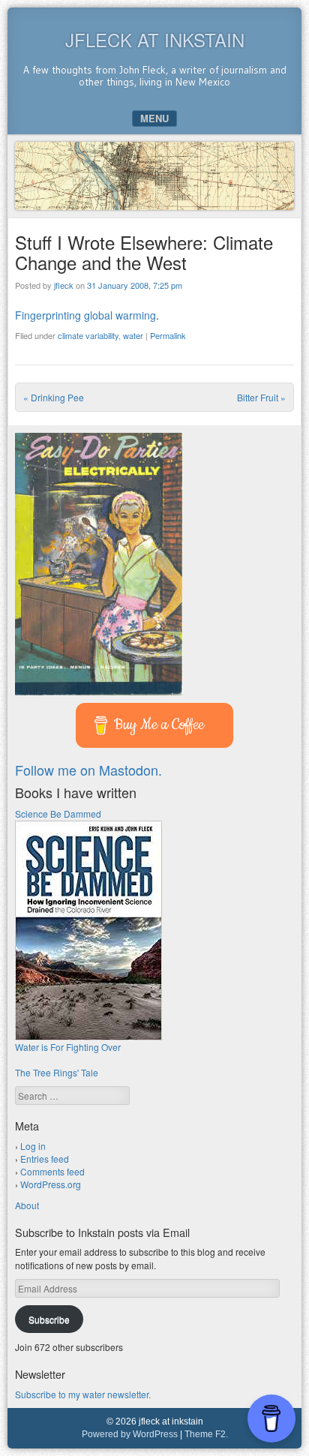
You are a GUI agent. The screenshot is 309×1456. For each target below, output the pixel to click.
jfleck (64, 285)
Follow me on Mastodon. (88, 769)
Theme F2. (206, 1434)
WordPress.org (50, 1184)
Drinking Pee (53, 397)
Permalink (168, 335)
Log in (33, 1145)
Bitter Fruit (261, 397)
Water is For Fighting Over (68, 1046)
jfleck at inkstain (154, 39)
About (27, 1205)
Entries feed (44, 1158)
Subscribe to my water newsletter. (83, 1394)
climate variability (88, 335)
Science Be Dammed (58, 813)
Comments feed (52, 1171)
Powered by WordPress (130, 1434)
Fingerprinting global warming (85, 315)
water (133, 335)
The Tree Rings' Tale (56, 1072)
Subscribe (49, 1319)
